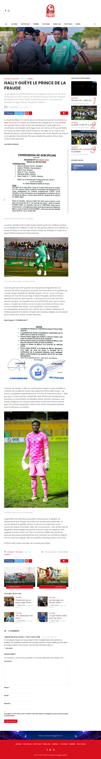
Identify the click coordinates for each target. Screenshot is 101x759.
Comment (8, 661)
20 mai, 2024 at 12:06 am (49, 637)
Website (7, 704)
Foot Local (15, 78)
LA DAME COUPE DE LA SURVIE (83, 125)
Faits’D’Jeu (27, 744)
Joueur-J (30, 78)
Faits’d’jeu (25, 24)
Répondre (9, 648)
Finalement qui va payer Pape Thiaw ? (23, 601)
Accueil (14, 24)
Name (7, 687)
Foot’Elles (68, 24)
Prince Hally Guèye (51, 552)
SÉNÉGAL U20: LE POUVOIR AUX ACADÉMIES (83, 150)
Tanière (36, 24)
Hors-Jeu (57, 24)
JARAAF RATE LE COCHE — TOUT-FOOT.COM (22, 637)
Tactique (46, 24)
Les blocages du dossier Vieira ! (56, 601)
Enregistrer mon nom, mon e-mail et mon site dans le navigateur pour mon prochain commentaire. (36, 715)
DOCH (65, 755)
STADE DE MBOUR (63, 552)
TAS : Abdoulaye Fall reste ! (24, 616)
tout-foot (14, 107)
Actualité (7, 78)
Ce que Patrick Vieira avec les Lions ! (58, 616)
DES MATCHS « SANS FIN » (81, 100)
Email (6, 695)
